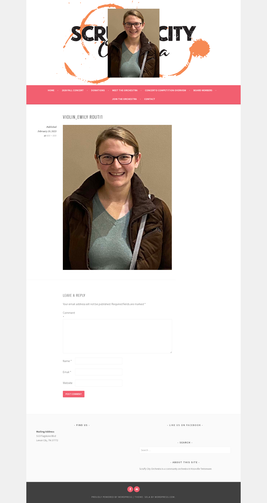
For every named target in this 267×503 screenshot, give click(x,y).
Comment (68, 315)
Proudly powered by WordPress (112, 497)
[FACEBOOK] (130, 489)
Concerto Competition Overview (165, 90)
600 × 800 (51, 135)
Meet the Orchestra (124, 90)
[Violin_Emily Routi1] (117, 269)
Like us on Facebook (185, 425)
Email (67, 372)
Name (67, 361)
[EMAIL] (137, 489)
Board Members (202, 90)
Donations (98, 90)
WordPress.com (165, 497)
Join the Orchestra (124, 99)
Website (67, 383)
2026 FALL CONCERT (73, 90)
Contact (149, 99)
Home (51, 90)
